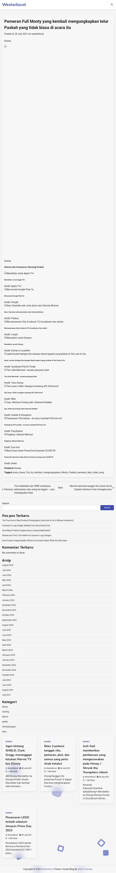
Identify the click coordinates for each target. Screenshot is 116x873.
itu (32, 472)
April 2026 (6, 585)
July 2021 (6, 695)
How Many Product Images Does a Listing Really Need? (26, 530)
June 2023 (6, 685)
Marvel (5, 717)
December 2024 (9, 665)
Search (5, 503)
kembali (38, 472)
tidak (95, 472)
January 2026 (8, 600)
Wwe (4, 731)
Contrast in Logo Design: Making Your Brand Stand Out (26, 525)
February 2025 (8, 655)
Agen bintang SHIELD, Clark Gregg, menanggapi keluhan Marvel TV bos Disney (19, 754)
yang (101, 472)
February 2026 (8, 595)
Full (28, 472)
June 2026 (6, 575)
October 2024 (8, 675)
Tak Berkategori (9, 727)
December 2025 (9, 605)
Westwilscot (14, 4)
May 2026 (6, 580)
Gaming (5, 712)
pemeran (82, 472)
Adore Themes (85, 869)
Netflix (5, 722)
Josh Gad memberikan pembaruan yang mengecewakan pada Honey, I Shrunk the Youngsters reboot (95, 759)
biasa (22, 472)
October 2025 (8, 615)
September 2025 (9, 620)
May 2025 (6, 640)
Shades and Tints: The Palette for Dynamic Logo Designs (26, 535)
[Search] (112, 4)
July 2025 (6, 630)
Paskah (72, 472)
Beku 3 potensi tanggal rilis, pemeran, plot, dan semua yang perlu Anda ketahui (56, 754)
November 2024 (9, 670)
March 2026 (7, 590)
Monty (64, 472)
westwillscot (37, 34)
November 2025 (9, 610)
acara (15, 472)
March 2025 (7, 650)
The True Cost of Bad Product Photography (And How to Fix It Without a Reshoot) (38, 520)
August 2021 (7, 690)
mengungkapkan (51, 472)
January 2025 (8, 660)
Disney (17, 468)
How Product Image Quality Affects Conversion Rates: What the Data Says (34, 540)
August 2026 (7, 565)
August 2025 (7, 625)
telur (89, 472)
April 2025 (6, 645)
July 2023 (6, 680)
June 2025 (6, 635)
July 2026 (6, 570)
